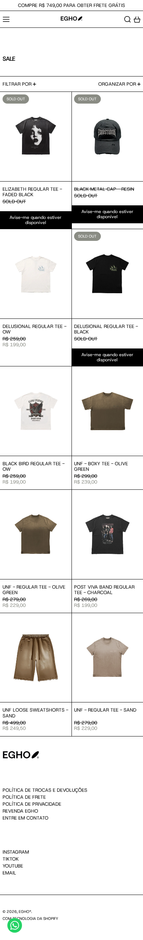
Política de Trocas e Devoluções (45, 790)
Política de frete (24, 797)
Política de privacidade (32, 804)
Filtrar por (17, 84)
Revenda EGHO (20, 811)
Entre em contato (25, 818)
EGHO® (25, 911)
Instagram (16, 852)
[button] (127, 19)
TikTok (11, 859)
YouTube (13, 866)
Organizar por (117, 84)
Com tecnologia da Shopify (30, 918)
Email (9, 873)
